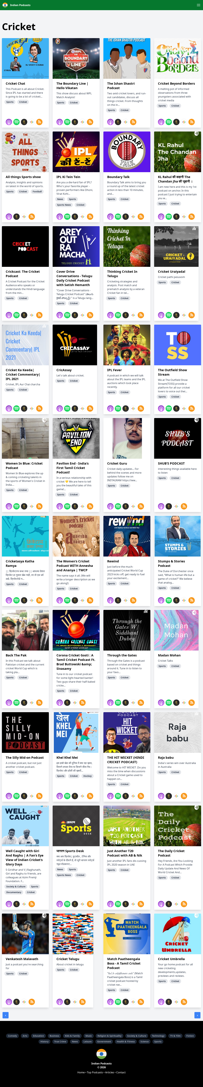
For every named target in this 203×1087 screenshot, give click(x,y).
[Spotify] (16, 122)
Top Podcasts (95, 1072)
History (44, 1041)
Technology (158, 1035)
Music (88, 1035)
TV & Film (175, 1035)
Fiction (190, 1035)
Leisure (88, 1041)
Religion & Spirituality (109, 1035)
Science (145, 1041)
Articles (109, 1072)
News (75, 1041)
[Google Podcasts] (32, 122)
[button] (198, 5)
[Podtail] (24, 122)
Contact (121, 1072)
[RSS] (39, 122)
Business (54, 1035)
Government (104, 1041)
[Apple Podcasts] (9, 122)
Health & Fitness (126, 1041)
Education (38, 1035)
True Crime (60, 1041)
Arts (25, 1035)
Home (81, 1072)
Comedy (12, 1035)
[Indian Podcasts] (101, 1054)
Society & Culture (136, 1035)
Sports (157, 1041)
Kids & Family (72, 1035)
